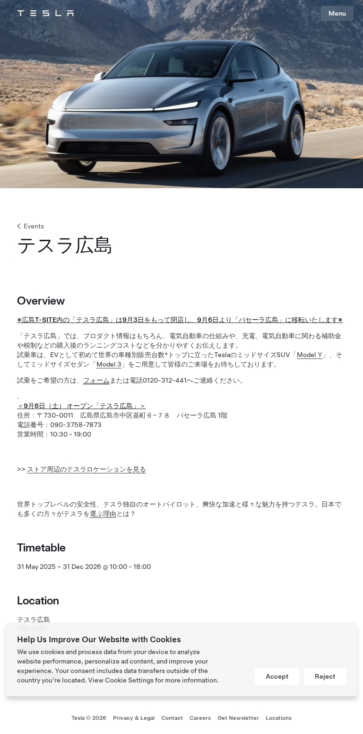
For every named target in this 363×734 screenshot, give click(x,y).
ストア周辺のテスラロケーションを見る (86, 469)
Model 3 (108, 364)
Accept (277, 676)
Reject (325, 676)
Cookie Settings (129, 680)
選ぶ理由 (103, 513)
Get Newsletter (238, 718)
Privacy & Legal (134, 718)
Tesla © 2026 (88, 718)
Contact (172, 718)
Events (34, 226)
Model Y (309, 354)
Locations (279, 718)
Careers (200, 718)
